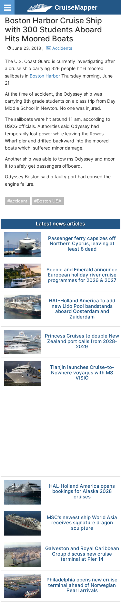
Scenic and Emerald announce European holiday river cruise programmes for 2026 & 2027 (81, 275)
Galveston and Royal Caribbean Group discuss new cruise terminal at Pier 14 (82, 554)
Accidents (61, 48)
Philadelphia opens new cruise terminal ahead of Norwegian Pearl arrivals (81, 585)
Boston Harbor (45, 75)
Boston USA (49, 200)
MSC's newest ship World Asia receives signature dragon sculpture (82, 523)
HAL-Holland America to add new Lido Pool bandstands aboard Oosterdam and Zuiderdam (82, 308)
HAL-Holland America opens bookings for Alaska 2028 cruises (82, 492)
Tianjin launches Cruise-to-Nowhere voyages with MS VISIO (82, 373)
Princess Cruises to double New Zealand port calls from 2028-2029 (82, 341)
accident (18, 200)
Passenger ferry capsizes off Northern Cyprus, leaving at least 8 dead (82, 244)
